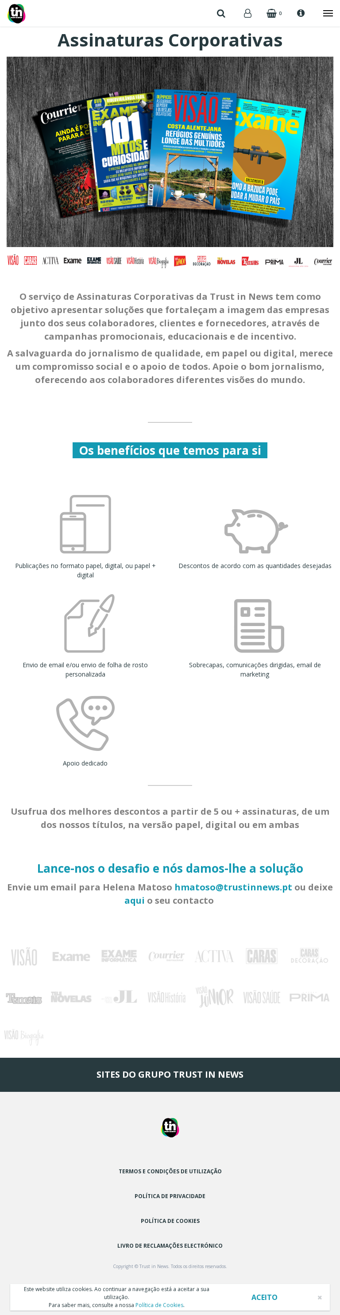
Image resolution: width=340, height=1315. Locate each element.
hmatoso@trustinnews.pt (233, 887)
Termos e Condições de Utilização (170, 1171)
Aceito (264, 1297)
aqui (134, 900)
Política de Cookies (170, 1221)
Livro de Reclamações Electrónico (170, 1245)
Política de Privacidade (170, 1196)
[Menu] (323, 13)
